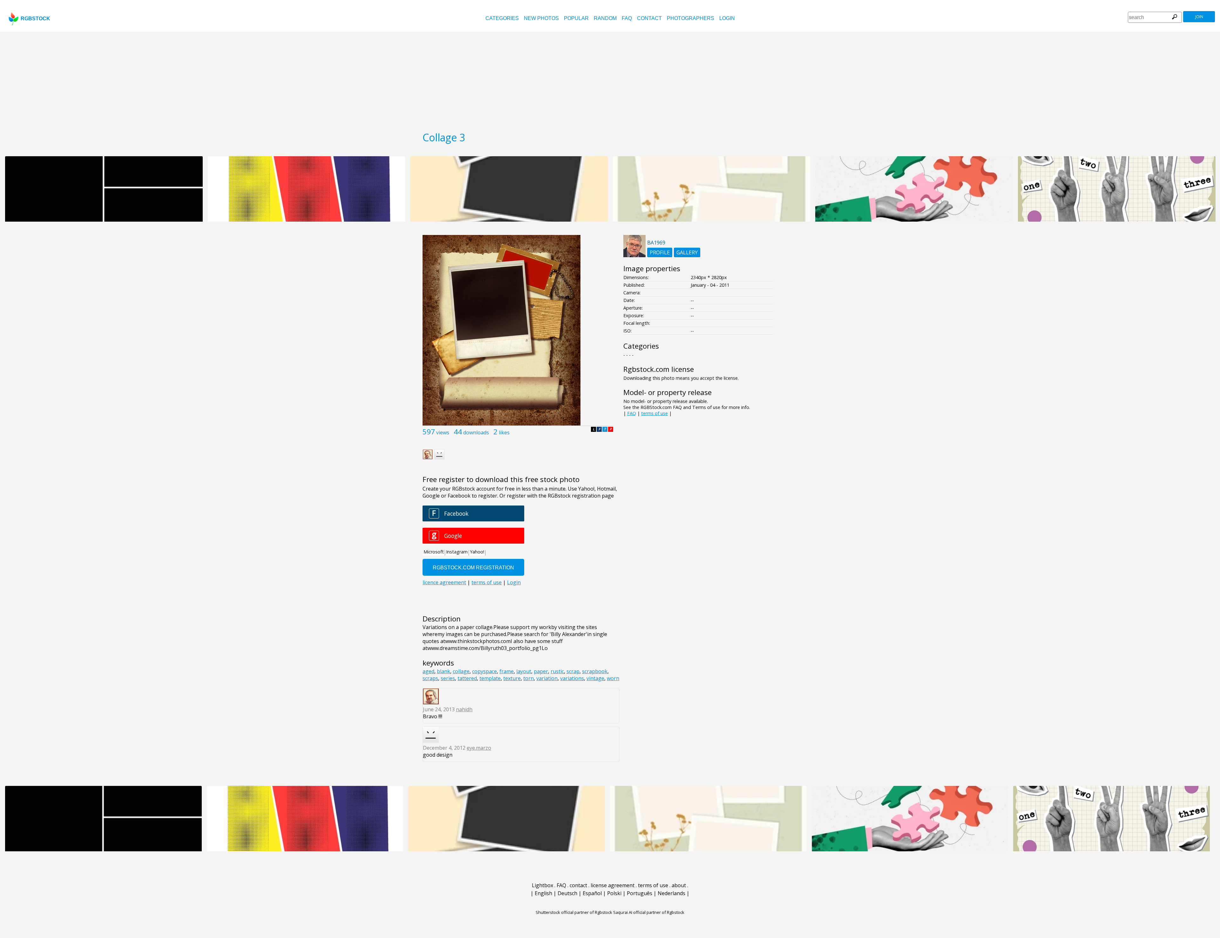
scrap (573, 671)
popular (576, 18)
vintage (595, 678)
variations (572, 678)
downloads (476, 432)
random (605, 18)
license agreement (612, 885)
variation (547, 678)
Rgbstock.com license (658, 369)
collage (461, 671)
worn (613, 678)
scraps (430, 678)
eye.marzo (479, 747)
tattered (467, 678)
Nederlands (671, 893)
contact (649, 18)
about (679, 885)
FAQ (627, 18)
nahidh (464, 709)
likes (504, 432)
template (490, 678)
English (543, 893)
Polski (614, 893)
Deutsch (567, 893)
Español (592, 893)
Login (727, 18)
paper (541, 671)
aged (428, 671)
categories (502, 18)
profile (660, 252)
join (1199, 16)
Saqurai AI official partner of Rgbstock (648, 912)
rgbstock (35, 18)
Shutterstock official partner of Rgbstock (574, 912)
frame (506, 671)
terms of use (654, 413)
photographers (690, 18)
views (442, 432)
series (448, 678)
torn (528, 678)
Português (639, 893)
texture (512, 678)
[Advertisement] (610, 79)
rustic (557, 671)
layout (523, 671)
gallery (687, 252)
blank (443, 671)
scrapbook (594, 671)
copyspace (484, 671)
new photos (541, 18)
